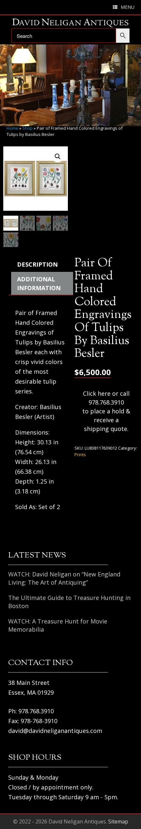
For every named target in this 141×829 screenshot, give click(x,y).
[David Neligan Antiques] (70, 22)
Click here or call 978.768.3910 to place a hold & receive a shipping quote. (106, 411)
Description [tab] (37, 264)
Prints (80, 454)
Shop (27, 128)
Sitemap (118, 821)
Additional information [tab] (39, 283)
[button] (58, 156)
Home (12, 128)
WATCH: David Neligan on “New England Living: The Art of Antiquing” (64, 578)
